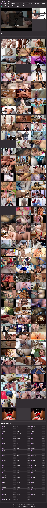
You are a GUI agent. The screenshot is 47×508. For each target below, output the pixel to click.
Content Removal (19, 506)
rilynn (39, 1)
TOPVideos (5, 1)
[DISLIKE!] (4, 6)
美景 (28, 1)
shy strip (31, 1)
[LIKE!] (1, 6)
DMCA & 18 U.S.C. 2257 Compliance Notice (29, 506)
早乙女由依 (35, 1)
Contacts (13, 506)
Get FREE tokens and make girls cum (42, 15)
